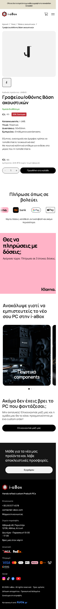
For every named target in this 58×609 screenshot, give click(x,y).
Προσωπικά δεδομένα (30, 591)
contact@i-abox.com (12, 509)
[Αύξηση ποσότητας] (16, 170)
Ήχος (13, 24)
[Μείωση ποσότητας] (5, 170)
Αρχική (5, 24)
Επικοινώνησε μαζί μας (29, 427)
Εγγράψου (29, 469)
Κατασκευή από (9, 602)
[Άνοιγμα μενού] (53, 14)
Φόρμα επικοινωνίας (12, 514)
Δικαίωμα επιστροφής (12, 595)
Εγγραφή (29, 6)
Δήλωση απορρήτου (11, 591)
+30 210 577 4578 (10, 505)
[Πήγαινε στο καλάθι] (46, 14)
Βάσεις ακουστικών (26, 24)
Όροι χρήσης (38, 587)
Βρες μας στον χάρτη (12, 540)
